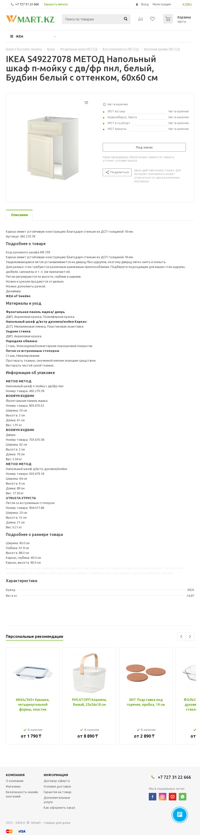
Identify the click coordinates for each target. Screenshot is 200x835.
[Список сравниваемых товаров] (140, 20)
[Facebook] (152, 796)
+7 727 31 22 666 (27, 4)
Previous (182, 637)
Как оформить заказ (59, 807)
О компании (14, 780)
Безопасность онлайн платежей (22, 794)
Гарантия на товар (57, 792)
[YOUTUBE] (172, 796)
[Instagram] (162, 796)
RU (190, 4)
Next (190, 637)
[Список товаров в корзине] (177, 22)
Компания (15, 775)
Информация (56, 775)
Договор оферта (57, 780)
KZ (185, 4)
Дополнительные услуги (57, 800)
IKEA (19, 36)
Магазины (13, 786)
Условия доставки (57, 786)
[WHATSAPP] (182, 796)
